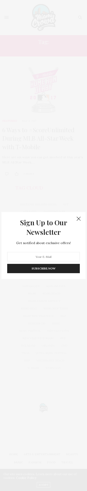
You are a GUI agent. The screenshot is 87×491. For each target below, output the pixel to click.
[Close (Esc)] (78, 219)
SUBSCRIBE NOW (43, 268)
